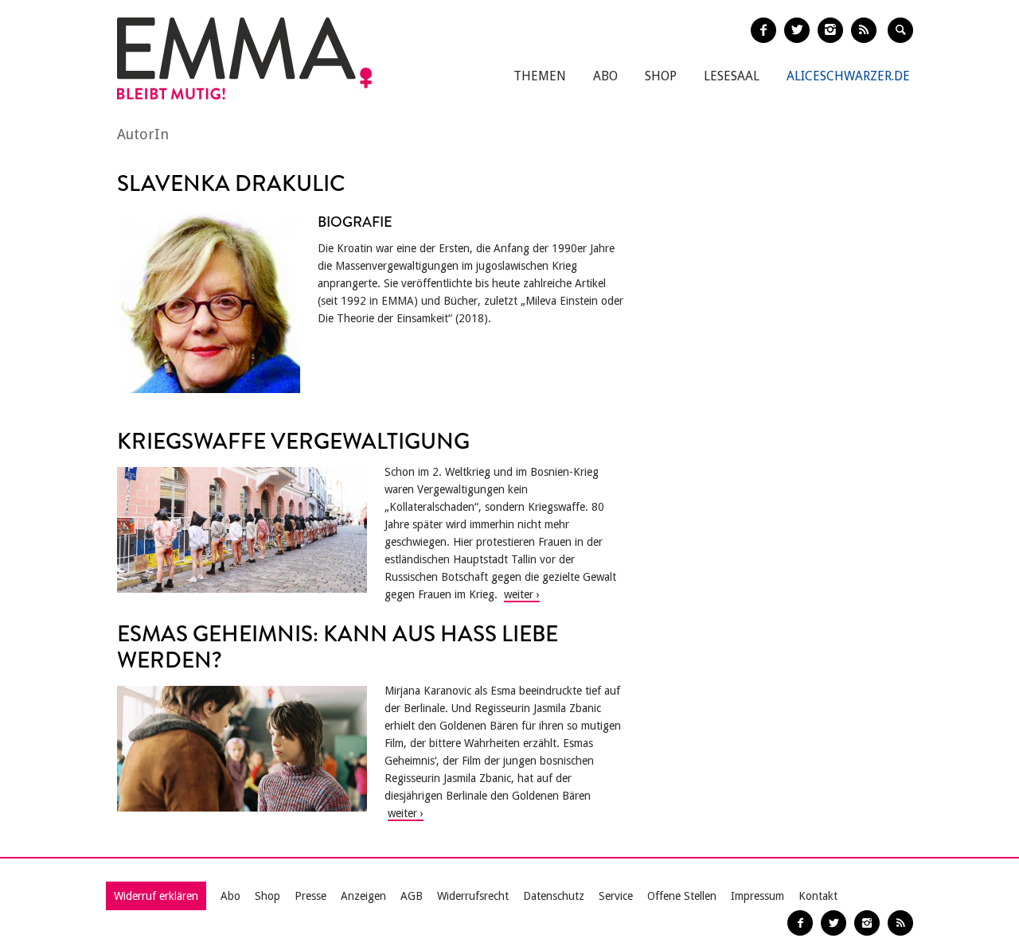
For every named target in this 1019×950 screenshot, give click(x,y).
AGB (411, 896)
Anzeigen (363, 896)
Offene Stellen (681, 896)
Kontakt (817, 896)
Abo (605, 76)
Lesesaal (731, 76)
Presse (310, 896)
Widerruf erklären (156, 896)
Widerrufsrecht (473, 896)
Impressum (757, 896)
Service (616, 896)
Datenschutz (553, 896)
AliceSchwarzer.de (848, 76)
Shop (661, 76)
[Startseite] (244, 58)
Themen (539, 76)
